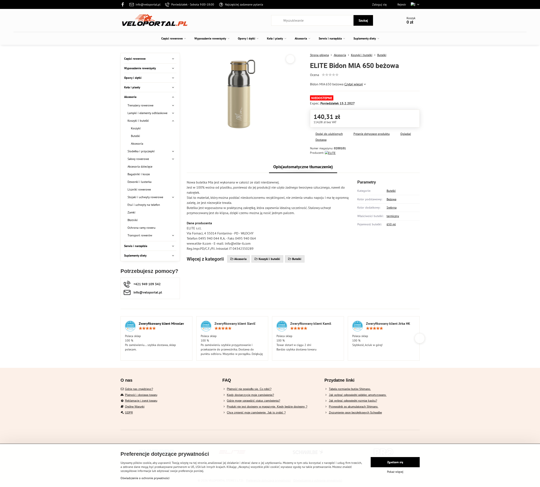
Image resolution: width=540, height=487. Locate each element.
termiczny (393, 216)
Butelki (391, 191)
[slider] (330, 74)
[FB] (124, 4)
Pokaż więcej (395, 472)
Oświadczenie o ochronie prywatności (145, 478)
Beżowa (391, 199)
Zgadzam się (395, 462)
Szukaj (363, 20)
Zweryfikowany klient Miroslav (161, 323)
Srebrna (392, 207)
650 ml (391, 224)
